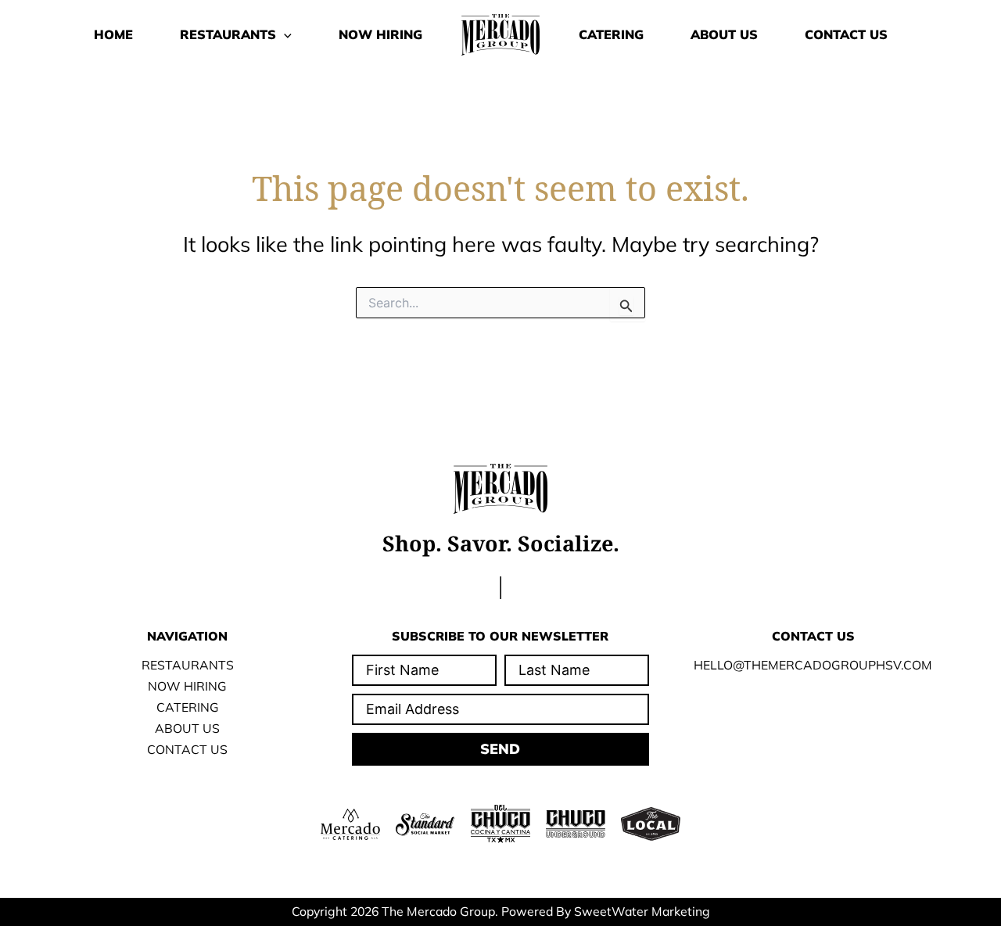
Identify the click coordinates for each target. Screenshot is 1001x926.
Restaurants (228, 34)
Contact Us (846, 34)
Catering (611, 34)
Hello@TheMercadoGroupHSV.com (813, 665)
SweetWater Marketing (642, 911)
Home (113, 34)
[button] (284, 34)
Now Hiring (380, 34)
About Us (724, 34)
